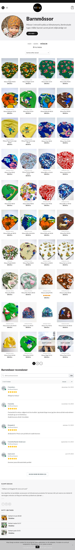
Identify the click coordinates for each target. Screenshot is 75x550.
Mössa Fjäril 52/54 (65, 355)
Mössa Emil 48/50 (65, 111)
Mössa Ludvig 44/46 (46, 292)
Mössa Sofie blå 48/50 (47, 111)
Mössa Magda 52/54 (28, 81)
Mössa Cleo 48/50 (47, 141)
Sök (71, 375)
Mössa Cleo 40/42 (10, 172)
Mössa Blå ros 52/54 (46, 172)
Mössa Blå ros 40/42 (65, 203)
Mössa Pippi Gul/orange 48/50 (9, 141)
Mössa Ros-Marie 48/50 (28, 292)
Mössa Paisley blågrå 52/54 (28, 173)
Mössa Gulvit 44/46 (9, 355)
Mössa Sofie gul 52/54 (10, 111)
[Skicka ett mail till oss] (9, 504)
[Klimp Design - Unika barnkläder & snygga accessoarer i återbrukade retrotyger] (37, 8)
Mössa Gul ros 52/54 (65, 263)
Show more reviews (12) (37, 474)
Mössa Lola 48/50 (28, 325)
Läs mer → (40, 495)
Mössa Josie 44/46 (47, 203)
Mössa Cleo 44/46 (65, 141)
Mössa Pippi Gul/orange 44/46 (28, 141)
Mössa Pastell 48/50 (9, 263)
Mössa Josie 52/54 (65, 172)
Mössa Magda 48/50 (9, 81)
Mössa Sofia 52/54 (47, 81)
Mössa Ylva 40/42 (47, 325)
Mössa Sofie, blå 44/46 (28, 233)
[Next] (41, 363)
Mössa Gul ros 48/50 (47, 263)
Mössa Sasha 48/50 (28, 203)
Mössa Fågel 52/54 (46, 355)
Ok (37, 546)
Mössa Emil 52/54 (28, 111)
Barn (36, 44)
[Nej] (72, 545)
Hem (29, 44)
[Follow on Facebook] (3, 504)
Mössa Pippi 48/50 (28, 263)
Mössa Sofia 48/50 (65, 81)
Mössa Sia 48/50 (9, 292)
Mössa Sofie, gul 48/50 (9, 233)
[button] (3, 7)
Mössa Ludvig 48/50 (65, 292)
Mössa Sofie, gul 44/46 (46, 233)
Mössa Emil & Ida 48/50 (9, 325)
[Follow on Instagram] (6, 504)
